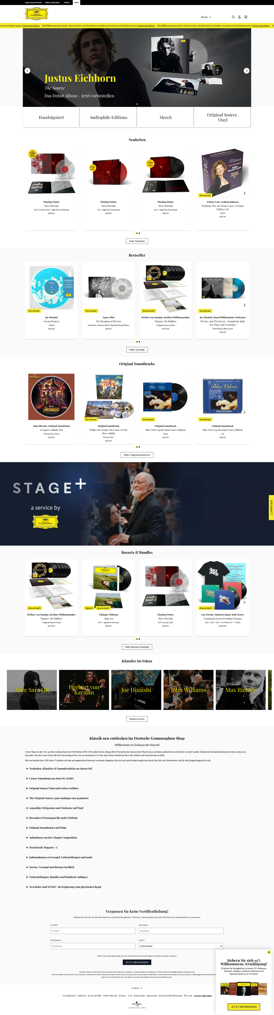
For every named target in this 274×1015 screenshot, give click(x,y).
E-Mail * (54, 925)
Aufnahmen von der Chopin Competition (53, 837)
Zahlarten (81, 995)
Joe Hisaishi (51, 317)
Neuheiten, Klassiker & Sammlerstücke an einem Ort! (60, 768)
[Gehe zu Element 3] (137, 104)
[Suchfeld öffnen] (233, 17)
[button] (271, 507)
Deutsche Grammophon (143, 956)
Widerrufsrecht (110, 995)
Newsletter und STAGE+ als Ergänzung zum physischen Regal (65, 887)
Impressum (152, 995)
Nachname (55, 940)
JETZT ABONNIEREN (137, 962)
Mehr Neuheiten (137, 241)
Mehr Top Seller (137, 349)
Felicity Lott (213, 201)
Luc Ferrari (207, 614)
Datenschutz (139, 995)
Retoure (122, 995)
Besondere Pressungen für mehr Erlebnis (53, 818)
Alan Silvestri (40, 425)
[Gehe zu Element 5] (141, 104)
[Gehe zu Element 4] (139, 104)
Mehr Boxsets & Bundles (137, 646)
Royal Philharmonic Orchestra (229, 317)
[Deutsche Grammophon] (36, 13)
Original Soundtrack (59, 425)
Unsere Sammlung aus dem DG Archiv (51, 778)
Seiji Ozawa (238, 614)
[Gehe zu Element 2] (134, 104)
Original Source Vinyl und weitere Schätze (54, 788)
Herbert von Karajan (152, 317)
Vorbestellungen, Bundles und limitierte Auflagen (58, 877)
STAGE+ (67, 2)
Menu (204, 17)
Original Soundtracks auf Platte (47, 827)
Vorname (143, 925)
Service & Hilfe (94, 995)
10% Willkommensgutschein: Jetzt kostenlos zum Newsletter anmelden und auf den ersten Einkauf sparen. (73, 25)
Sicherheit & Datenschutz (110, 974)
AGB (130, 995)
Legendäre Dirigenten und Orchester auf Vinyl (56, 808)
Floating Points (51, 201)
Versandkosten (69, 995)
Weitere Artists (137, 718)
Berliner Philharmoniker (177, 317)
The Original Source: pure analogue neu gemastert (58, 798)
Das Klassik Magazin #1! (43, 847)
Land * (142, 940)
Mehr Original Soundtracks (137, 454)
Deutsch (135, 988)
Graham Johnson (229, 201)
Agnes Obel (108, 317)
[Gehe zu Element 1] (132, 104)
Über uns (188, 995)
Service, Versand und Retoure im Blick (51, 867)
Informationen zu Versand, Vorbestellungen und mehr (60, 857)
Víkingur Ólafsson (108, 614)
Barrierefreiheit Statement (170, 995)
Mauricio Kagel (222, 614)
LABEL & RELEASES (52, 2)
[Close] (269, 952)
